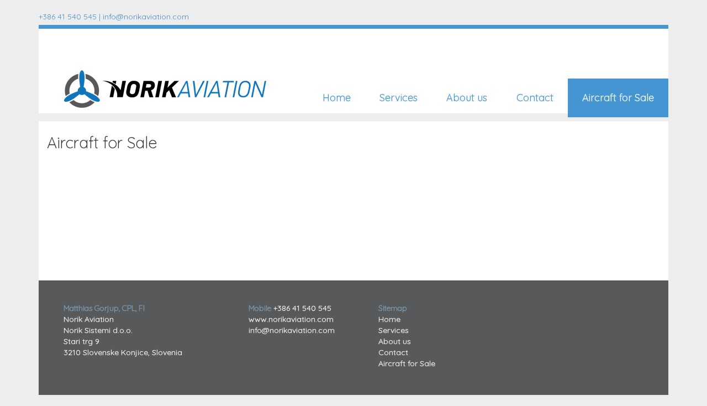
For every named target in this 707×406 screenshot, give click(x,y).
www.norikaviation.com (291, 319)
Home (337, 97)
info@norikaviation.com (146, 17)
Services (398, 97)
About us (466, 97)
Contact (534, 97)
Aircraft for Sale (618, 97)
